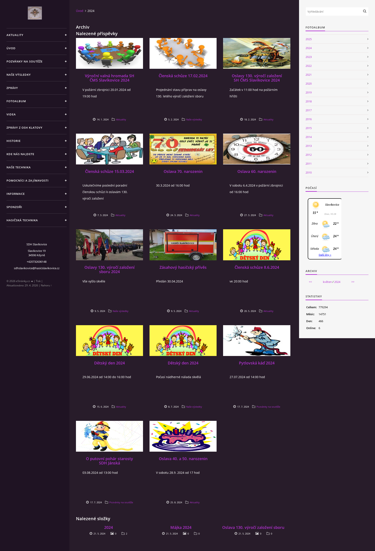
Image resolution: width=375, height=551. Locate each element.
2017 (309, 110)
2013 (309, 146)
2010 (309, 172)
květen (327, 282)
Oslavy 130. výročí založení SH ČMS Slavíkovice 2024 (257, 78)
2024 (108, 527)
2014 (309, 137)
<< (310, 282)
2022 (309, 66)
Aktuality (15, 35)
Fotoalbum (16, 101)
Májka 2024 (180, 527)
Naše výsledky (19, 75)
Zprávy (12, 88)
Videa (11, 114)
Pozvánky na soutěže (25, 61)
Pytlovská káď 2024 (257, 363)
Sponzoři (14, 207)
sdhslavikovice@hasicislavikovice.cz (36, 268)
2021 (309, 75)
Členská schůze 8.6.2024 (257, 267)
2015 (309, 128)
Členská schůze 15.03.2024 (109, 171)
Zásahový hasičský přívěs (183, 267)
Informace (16, 194)
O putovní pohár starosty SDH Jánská (109, 460)
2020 (309, 83)
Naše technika (19, 167)
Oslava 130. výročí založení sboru (253, 527)
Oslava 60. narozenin (256, 171)
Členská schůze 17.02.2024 (183, 76)
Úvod (11, 48)
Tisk (38, 281)
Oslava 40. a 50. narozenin (183, 458)
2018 (309, 101)
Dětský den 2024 (109, 363)
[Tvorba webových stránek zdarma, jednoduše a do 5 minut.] (32, 281)
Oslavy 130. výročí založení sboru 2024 (109, 269)
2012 (309, 155)
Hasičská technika (22, 220)
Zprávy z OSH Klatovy (25, 128)
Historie (14, 141)
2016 (309, 119)
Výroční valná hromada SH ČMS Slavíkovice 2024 (109, 78)
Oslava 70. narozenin (183, 171)
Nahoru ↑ (46, 285)
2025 (309, 39)
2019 (309, 92)
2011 (309, 164)
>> (352, 282)
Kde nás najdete (20, 154)
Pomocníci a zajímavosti (28, 180)
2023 (309, 57)
